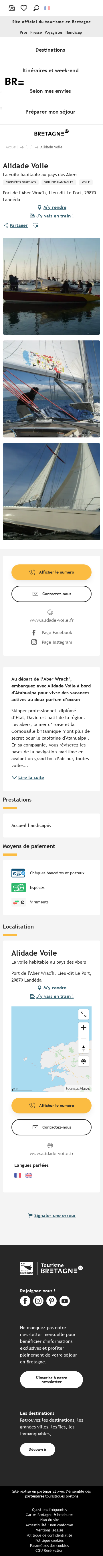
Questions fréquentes (49, 1509)
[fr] (47, 8)
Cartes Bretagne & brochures (49, 1515)
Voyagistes (54, 32)
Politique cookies (49, 1540)
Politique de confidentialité (49, 1535)
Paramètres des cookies (49, 1545)
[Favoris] (24, 8)
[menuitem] (51, 49)
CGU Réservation (49, 1550)
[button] (36, 8)
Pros (23, 32)
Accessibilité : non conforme (49, 1525)
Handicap (74, 32)
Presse (36, 32)
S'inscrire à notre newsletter (51, 1379)
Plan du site (49, 1520)
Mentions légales (49, 1530)
